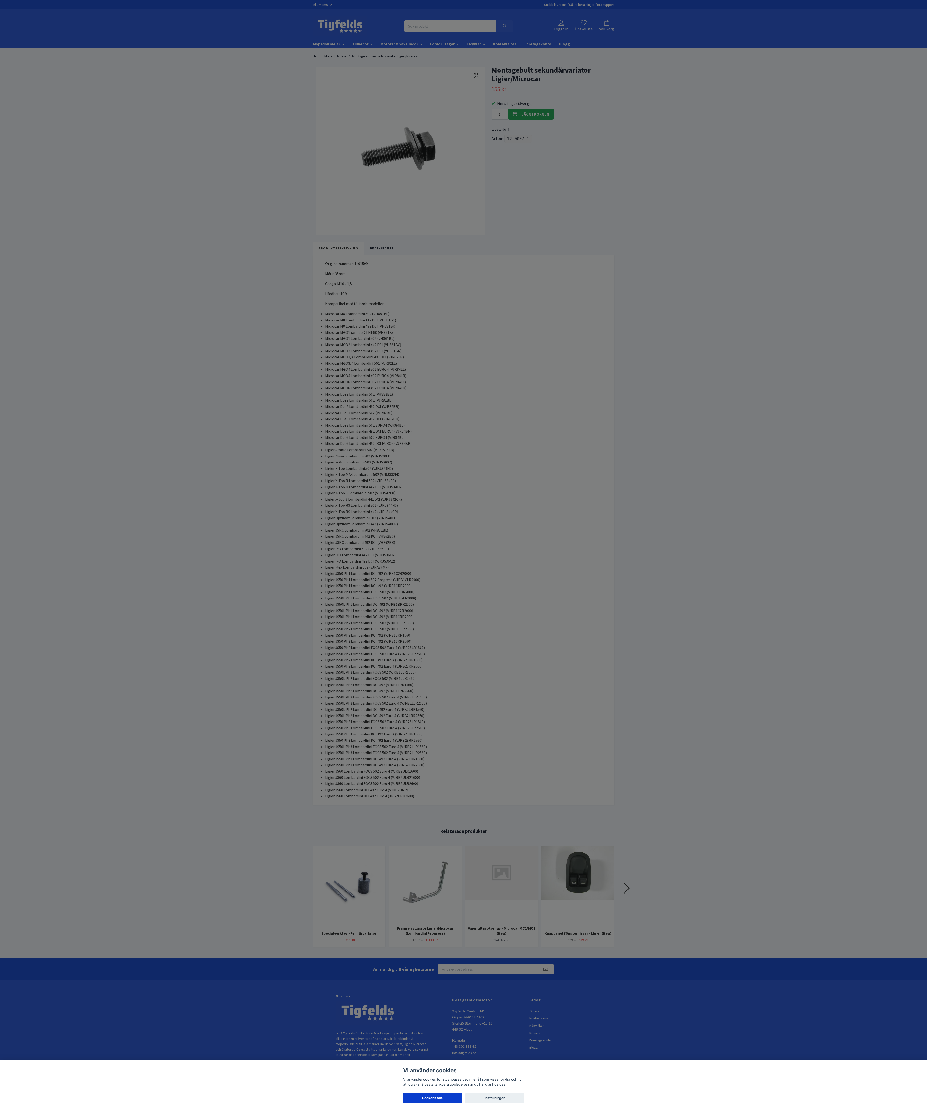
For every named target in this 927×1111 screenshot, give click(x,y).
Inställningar (495, 1098)
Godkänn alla (432, 1098)
